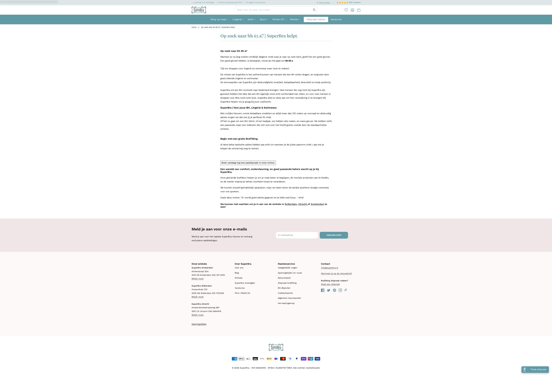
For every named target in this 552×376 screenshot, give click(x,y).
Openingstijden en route (290, 273)
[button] (357, 10)
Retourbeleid (284, 278)
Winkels (238, 278)
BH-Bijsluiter (284, 288)
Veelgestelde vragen (287, 267)
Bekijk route (198, 278)
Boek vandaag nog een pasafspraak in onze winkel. (248, 162)
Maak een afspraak (330, 284)
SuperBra (244, 368)
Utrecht (303, 204)
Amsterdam (317, 204)
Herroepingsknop (286, 303)
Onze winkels (324, 2)
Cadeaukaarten (285, 293)
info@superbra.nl (329, 267)
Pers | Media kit (242, 293)
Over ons (239, 267)
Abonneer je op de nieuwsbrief (336, 273)
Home (194, 27)
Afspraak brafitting (287, 283)
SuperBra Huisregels (245, 283)
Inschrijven (334, 235)
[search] (276, 10)
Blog (237, 273)
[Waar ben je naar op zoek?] (314, 10)
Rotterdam (291, 204)
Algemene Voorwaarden (289, 298)
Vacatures (240, 288)
